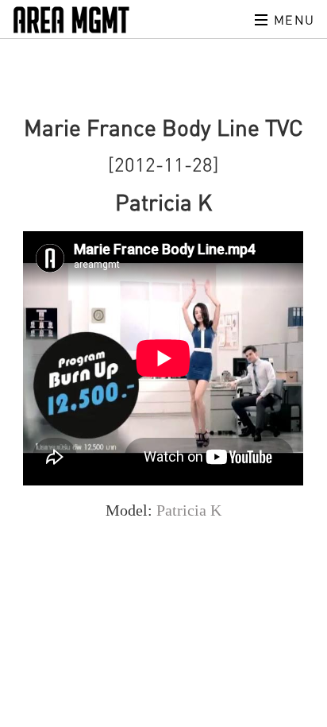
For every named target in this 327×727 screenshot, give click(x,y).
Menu (292, 20)
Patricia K (188, 510)
